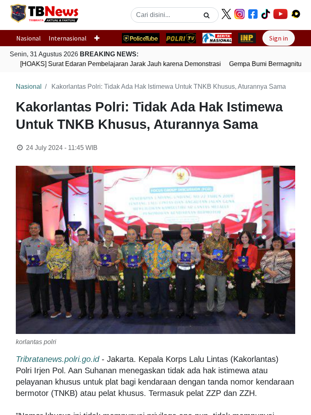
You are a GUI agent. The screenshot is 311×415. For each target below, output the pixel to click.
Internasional (68, 38)
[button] (100, 38)
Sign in (278, 38)
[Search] (207, 15)
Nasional (28, 38)
